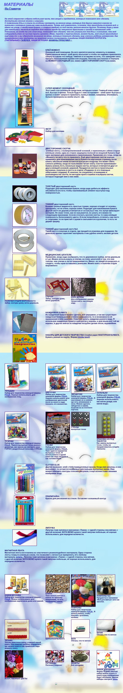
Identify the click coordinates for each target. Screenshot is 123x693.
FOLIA (7, 395)
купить (19, 557)
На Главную (13, 8)
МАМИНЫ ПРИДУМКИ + (60, 40)
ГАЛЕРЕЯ (25, 40)
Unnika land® (84, 337)
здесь (115, 679)
